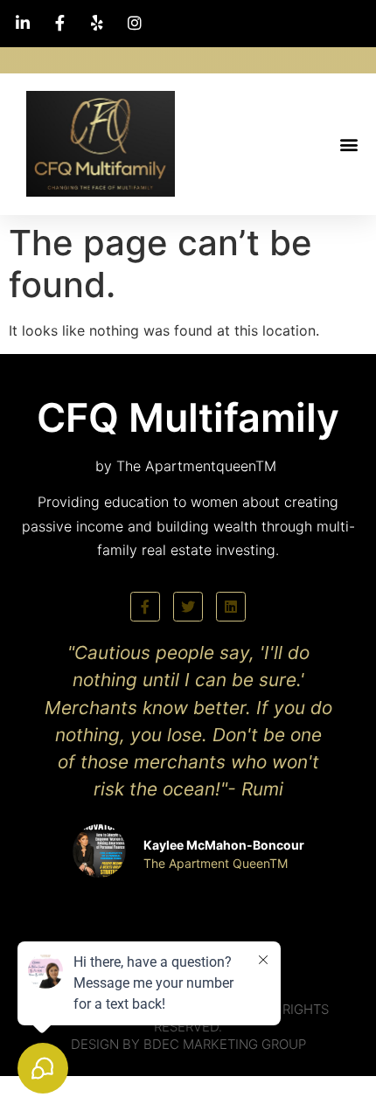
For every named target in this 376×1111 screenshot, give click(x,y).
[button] (348, 143)
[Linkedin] (231, 606)
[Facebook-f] (145, 606)
